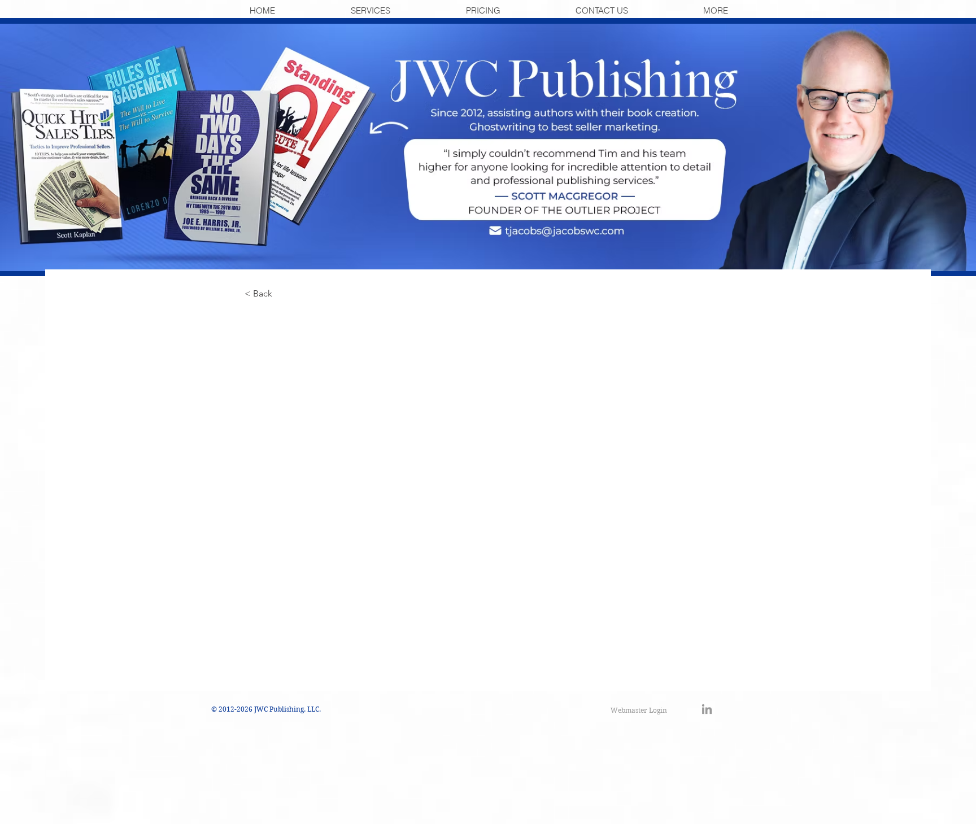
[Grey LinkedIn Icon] (707, 709)
